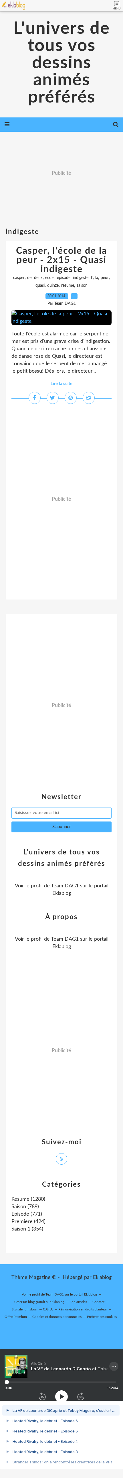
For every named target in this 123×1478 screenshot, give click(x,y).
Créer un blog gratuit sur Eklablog (39, 1302)
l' (92, 278)
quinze (53, 286)
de (29, 278)
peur (105, 278)
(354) (27, 1229)
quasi (40, 286)
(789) (25, 1206)
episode (63, 278)
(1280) (28, 1199)
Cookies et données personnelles (57, 1316)
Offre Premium (16, 1316)
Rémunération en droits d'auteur (82, 1309)
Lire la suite (61, 384)
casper (19, 278)
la (96, 278)
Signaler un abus (24, 1309)
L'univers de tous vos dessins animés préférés (61, 63)
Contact (98, 1302)
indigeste (80, 278)
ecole (49, 278)
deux (38, 278)
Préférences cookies (102, 1316)
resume (67, 286)
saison (82, 286)
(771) (26, 1214)
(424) (28, 1221)
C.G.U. (48, 1309)
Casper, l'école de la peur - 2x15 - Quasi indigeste (61, 260)
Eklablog (102, 1277)
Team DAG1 (65, 886)
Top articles (78, 1302)
